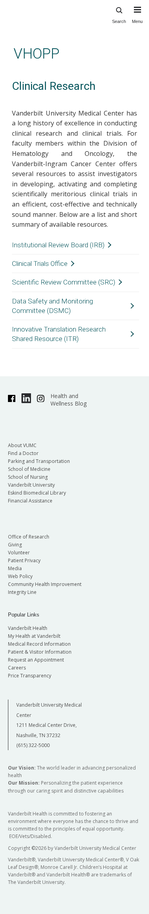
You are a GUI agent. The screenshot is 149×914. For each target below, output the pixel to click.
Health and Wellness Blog (68, 399)
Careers (17, 667)
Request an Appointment (36, 659)
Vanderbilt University (31, 485)
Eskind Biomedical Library (37, 492)
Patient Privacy (24, 560)
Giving (15, 544)
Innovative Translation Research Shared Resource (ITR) (59, 334)
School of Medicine (29, 469)
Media (15, 568)
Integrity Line (22, 592)
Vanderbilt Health (27, 628)
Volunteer (19, 552)
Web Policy (20, 576)
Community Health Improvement (44, 584)
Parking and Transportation (39, 461)
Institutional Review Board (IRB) (58, 245)
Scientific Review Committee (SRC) (63, 282)
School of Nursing (28, 477)
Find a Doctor (23, 453)
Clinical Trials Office (40, 263)
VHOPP (37, 53)
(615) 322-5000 (33, 745)
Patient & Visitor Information (40, 652)
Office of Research (28, 536)
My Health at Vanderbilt (34, 636)
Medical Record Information (39, 644)
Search (119, 21)
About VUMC (22, 445)
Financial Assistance (30, 500)
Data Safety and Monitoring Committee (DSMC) (52, 306)
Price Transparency (29, 675)
